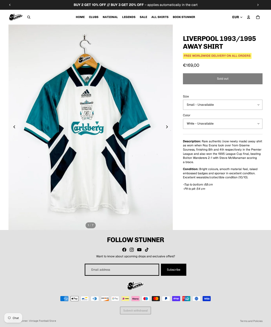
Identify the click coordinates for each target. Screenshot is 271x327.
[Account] (248, 17)
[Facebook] (124, 249)
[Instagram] (131, 249)
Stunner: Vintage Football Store (37, 321)
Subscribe (173, 270)
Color (186, 115)
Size (186, 96)
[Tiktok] (146, 249)
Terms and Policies (251, 321)
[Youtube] (139, 249)
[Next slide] (258, 5)
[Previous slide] (10, 5)
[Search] (28, 17)
